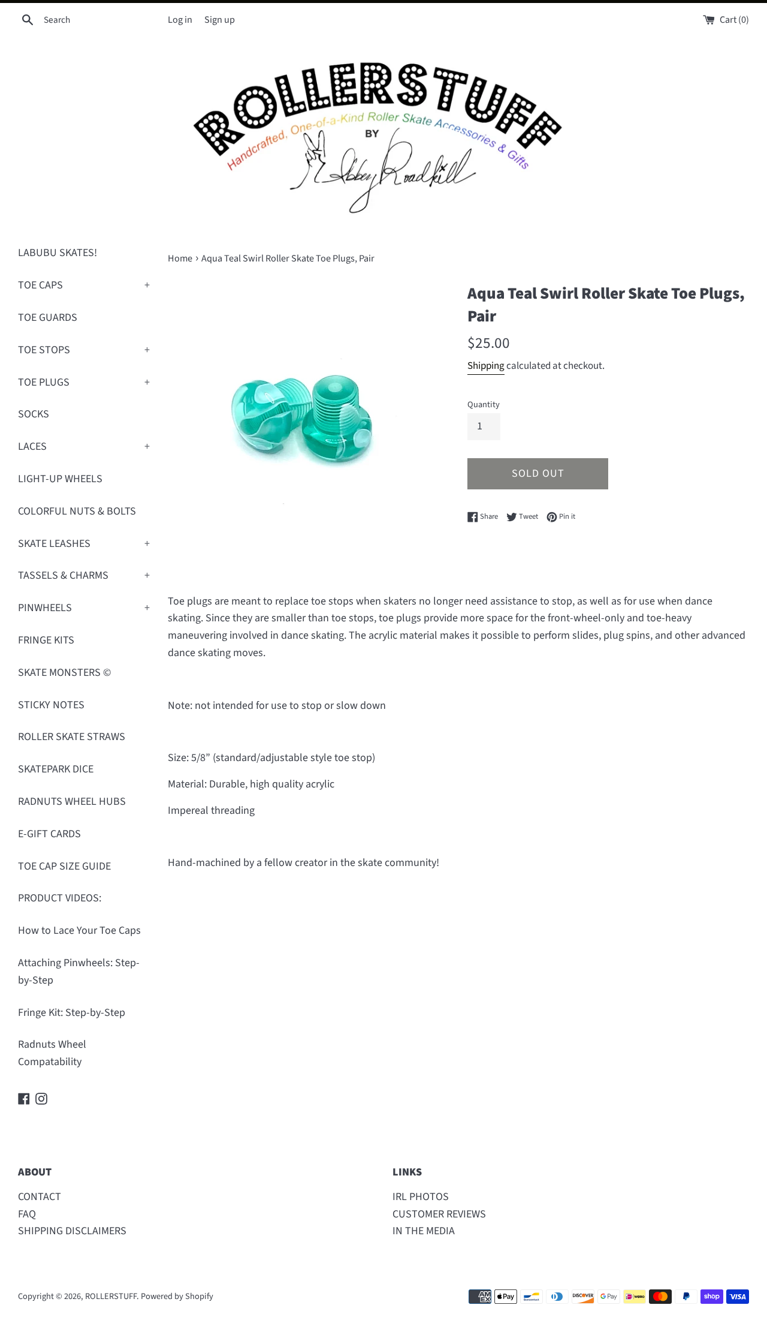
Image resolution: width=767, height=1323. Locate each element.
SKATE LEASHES (84, 543)
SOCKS (33, 414)
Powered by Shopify (177, 1296)
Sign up (219, 19)
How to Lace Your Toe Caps (79, 930)
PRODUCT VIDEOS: (59, 898)
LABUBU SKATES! (57, 252)
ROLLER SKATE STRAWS (71, 736)
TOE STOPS (84, 349)
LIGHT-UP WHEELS (60, 478)
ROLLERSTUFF (111, 1296)
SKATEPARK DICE (55, 769)
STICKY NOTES (51, 704)
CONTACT (39, 1196)
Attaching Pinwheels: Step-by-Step (79, 971)
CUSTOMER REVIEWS (439, 1214)
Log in (180, 19)
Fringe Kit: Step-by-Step (71, 1012)
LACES (84, 446)
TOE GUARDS (47, 317)
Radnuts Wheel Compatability (52, 1053)
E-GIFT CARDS (49, 833)
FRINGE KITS (46, 640)
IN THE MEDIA (423, 1230)
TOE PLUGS (84, 382)
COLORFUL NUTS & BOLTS (77, 511)
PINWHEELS (84, 607)
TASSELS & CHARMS (84, 575)
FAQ (27, 1214)
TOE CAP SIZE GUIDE (64, 866)
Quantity (483, 404)
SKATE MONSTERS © (64, 672)
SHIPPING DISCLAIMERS (72, 1230)
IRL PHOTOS (420, 1196)
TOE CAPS (84, 285)
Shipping (486, 366)
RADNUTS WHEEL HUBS (72, 801)
